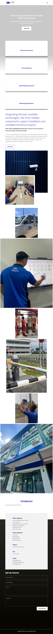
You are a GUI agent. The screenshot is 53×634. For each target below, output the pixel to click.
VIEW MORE (26, 28)
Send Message (42, 608)
